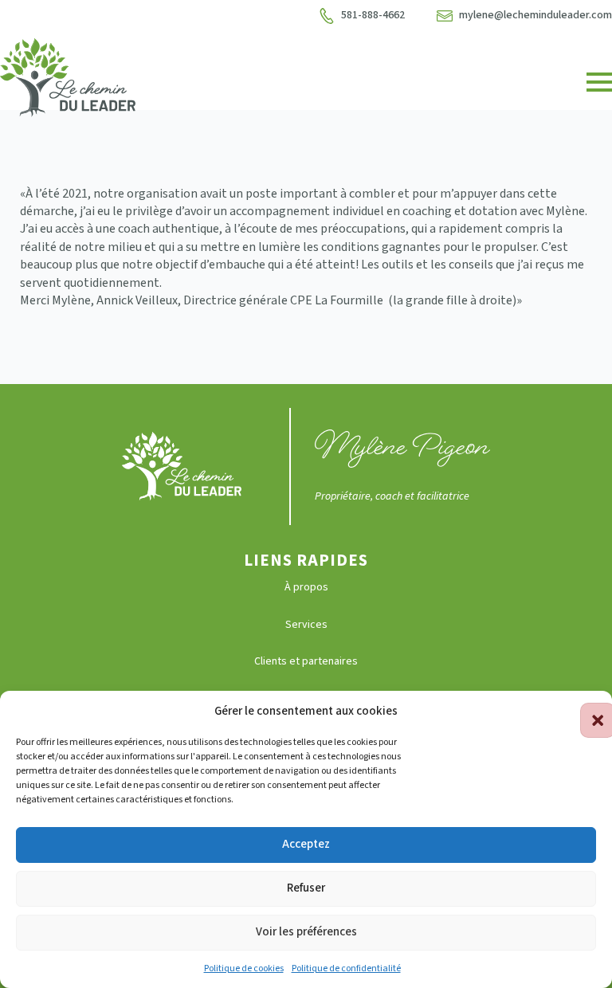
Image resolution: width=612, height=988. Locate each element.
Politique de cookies (244, 968)
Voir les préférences (306, 931)
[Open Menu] (599, 82)
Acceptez (306, 844)
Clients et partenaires (306, 661)
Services (306, 625)
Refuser (306, 888)
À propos (306, 587)
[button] (588, 711)
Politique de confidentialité (346, 968)
